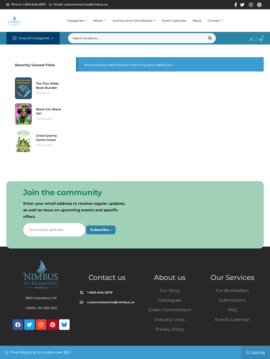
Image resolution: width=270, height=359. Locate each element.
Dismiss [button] (258, 352)
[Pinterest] (52, 324)
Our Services (232, 277)
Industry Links (170, 319)
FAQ (232, 309)
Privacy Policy (169, 329)
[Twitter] (29, 324)
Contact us (107, 277)
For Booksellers (232, 290)
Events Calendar (232, 319)
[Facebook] (18, 324)
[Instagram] (41, 324)
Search (210, 38)
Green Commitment (169, 309)
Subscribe (100, 230)
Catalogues (170, 300)
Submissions (232, 300)
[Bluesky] (64, 324)
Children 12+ (43, 92)
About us (169, 277)
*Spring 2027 (44, 118)
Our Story (170, 290)
